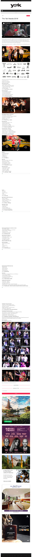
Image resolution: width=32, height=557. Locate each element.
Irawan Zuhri (14, 20)
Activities (28, 15)
